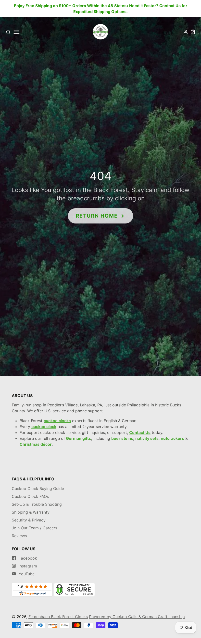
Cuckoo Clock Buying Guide (38, 488)
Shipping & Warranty (31, 512)
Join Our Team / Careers (34, 527)
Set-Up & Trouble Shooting (37, 504)
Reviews (19, 535)
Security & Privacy (29, 520)
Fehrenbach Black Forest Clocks (58, 616)
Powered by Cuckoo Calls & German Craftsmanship (137, 616)
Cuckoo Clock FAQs (30, 496)
